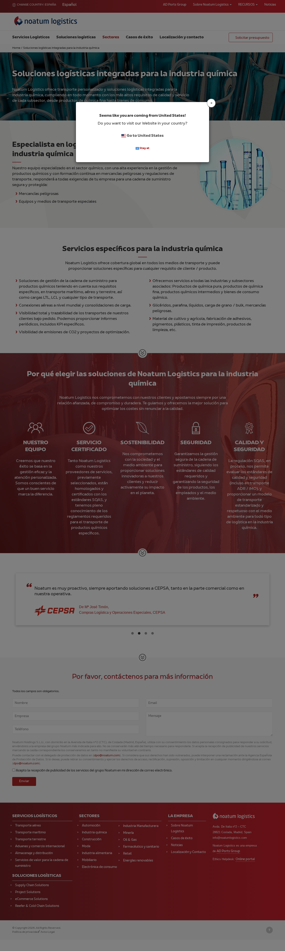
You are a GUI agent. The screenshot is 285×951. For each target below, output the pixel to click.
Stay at (144, 148)
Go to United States (145, 136)
